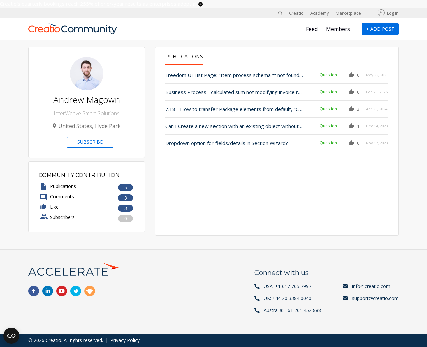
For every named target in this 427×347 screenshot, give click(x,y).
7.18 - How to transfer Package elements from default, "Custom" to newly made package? (234, 109)
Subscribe (90, 142)
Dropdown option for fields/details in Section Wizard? (226, 143)
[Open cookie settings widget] (11, 336)
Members (338, 29)
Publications (184, 57)
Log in (393, 13)
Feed (312, 29)
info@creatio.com (371, 286)
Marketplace (348, 13)
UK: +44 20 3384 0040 (287, 298)
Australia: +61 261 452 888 (292, 310)
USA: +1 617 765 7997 (287, 286)
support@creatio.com (375, 298)
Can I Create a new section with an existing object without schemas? (234, 126)
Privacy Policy (125, 340)
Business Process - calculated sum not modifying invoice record (234, 92)
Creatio (296, 13)
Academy (319, 13)
